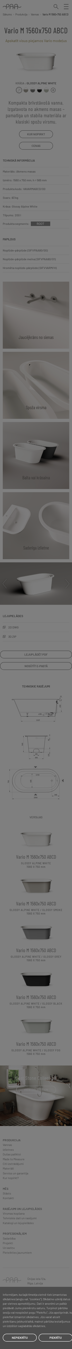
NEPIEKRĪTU (20, 1337)
